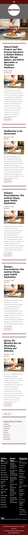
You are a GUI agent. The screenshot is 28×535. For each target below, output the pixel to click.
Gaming (21, 479)
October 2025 (4, 489)
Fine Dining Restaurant (10, 530)
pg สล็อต (6, 430)
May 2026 (3, 470)
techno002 (6, 424)
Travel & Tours (22, 512)
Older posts (7, 414)
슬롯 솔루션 (7, 437)
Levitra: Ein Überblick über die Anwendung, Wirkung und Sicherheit (12, 345)
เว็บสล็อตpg (6, 428)
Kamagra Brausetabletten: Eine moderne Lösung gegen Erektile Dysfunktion (14, 198)
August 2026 (4, 463)
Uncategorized (22, 514)
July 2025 (3, 497)
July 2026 (3, 465)
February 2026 (4, 477)
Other (20, 497)
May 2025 (3, 502)
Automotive (22, 465)
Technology (22, 509)
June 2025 (3, 500)
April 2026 (3, 472)
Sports (20, 507)
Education (21, 473)
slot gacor (6, 432)
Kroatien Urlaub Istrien (13, 526)
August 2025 (4, 495)
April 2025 (3, 504)
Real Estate (22, 499)
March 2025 (4, 507)
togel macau (7, 435)
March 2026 (4, 474)
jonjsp (6, 139)
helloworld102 (7, 426)
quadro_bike (8, 72)
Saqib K (7, 208)
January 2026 (4, 479)
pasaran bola (7, 439)
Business (21, 467)
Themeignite (21, 530)
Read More (8, 119)
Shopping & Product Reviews (22, 503)
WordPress (17, 533)
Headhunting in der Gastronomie (13, 132)
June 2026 (3, 468)
